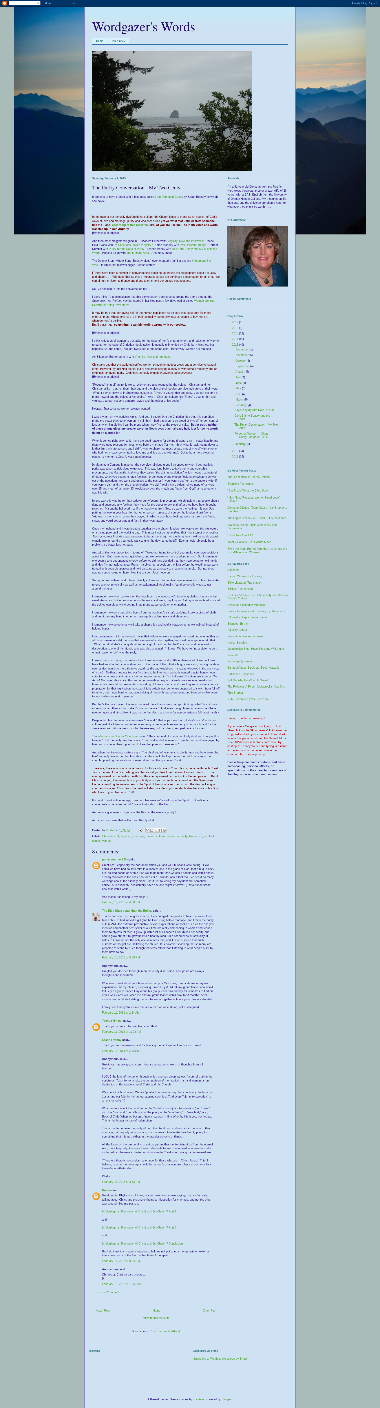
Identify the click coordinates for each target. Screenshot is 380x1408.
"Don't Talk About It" (240, 535)
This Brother (235, 692)
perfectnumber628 (114, 859)
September (243, 366)
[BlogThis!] (152, 830)
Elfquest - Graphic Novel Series (247, 617)
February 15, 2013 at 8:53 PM (121, 1181)
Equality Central (237, 629)
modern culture (155, 836)
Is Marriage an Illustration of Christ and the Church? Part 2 (139, 1227)
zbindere (198, 1399)
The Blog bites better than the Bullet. (127, 910)
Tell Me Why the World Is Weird (247, 680)
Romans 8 (195, 836)
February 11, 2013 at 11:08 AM (121, 1031)
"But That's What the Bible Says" (248, 490)
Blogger (226, 1399)
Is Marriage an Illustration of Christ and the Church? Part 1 (139, 1211)
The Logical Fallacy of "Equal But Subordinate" (257, 518)
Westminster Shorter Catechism (118, 736)
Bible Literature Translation (244, 582)
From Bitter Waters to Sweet (245, 636)
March (240, 399)
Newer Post (102, 1310)
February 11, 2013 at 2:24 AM (121, 1012)
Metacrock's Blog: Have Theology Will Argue (255, 648)
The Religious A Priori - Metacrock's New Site (256, 686)
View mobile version (156, 1317)
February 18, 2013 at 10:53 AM (121, 1284)
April (239, 394)
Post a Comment (108, 1292)
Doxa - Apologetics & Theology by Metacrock (256, 611)
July (239, 377)
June (239, 383)
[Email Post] (139, 830)
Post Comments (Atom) (165, 1331)
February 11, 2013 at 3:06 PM (121, 1050)
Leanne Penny (111, 1039)
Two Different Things (193, 245)
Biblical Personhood (240, 588)
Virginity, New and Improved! (185, 241)
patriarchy (172, 836)
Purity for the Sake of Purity (126, 248)
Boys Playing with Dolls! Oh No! (254, 410)
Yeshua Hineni (112, 1020)
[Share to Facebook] (160, 830)
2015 (235, 333)
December (242, 349)
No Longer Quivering (240, 661)
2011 (235, 456)
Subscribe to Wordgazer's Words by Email (220, 1358)
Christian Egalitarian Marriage (246, 604)
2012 (235, 451)
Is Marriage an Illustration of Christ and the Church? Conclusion (142, 1243)
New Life (232, 655)
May (239, 388)
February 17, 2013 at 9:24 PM (121, 1261)
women (106, 840)
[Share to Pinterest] (164, 830)
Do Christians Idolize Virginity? (133, 245)
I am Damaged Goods (169, 196)
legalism (126, 836)
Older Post (209, 1310)
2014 (235, 339)
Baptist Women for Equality (244, 576)
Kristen (107, 1190)
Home (99, 41)
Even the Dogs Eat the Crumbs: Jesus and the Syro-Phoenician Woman (257, 550)
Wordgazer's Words (143, 26)
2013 (235, 344)
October (241, 360)
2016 (235, 328)
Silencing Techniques (240, 483)
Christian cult (110, 836)
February (242, 405)
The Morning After (137, 252)
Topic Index (118, 41)
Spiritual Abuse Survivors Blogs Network (253, 667)
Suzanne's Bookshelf (240, 674)
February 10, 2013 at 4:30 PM (121, 902)
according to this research (130, 225)
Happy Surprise (237, 642)
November (242, 355)
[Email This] (147, 830)
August (240, 371)
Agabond (233, 570)
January (241, 444)
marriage (138, 836)
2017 (235, 322)
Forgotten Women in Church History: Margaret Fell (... (252, 435)
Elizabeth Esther (237, 623)
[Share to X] (156, 830)
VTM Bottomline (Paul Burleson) (248, 699)
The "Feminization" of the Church (248, 477)
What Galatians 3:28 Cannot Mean (249, 542)
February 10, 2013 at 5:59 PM (121, 957)
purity (184, 836)
